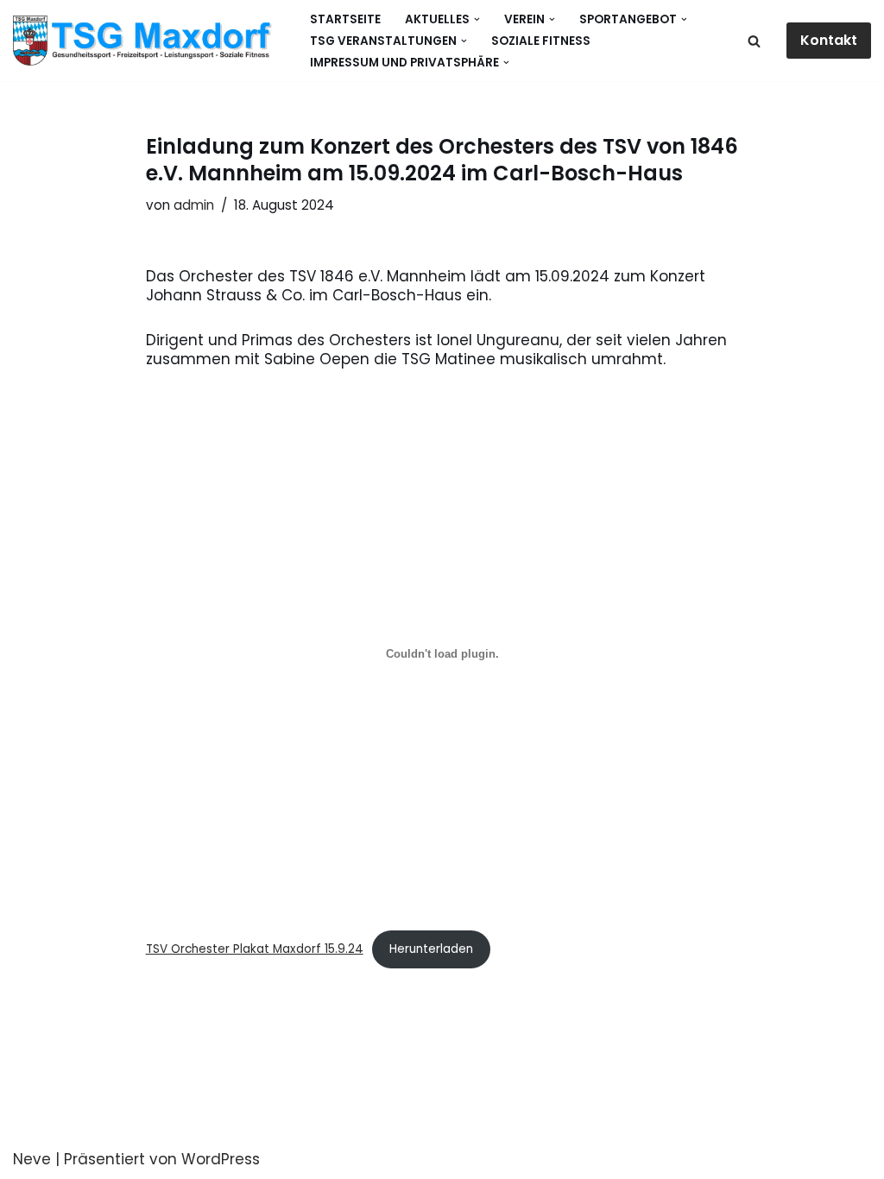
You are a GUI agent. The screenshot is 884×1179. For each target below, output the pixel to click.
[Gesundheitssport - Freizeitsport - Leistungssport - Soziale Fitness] (147, 41)
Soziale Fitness (540, 41)
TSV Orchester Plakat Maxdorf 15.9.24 (254, 949)
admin (194, 205)
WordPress (220, 1159)
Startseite (345, 19)
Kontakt (828, 40)
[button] (477, 19)
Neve (32, 1159)
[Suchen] (754, 41)
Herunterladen (431, 949)
